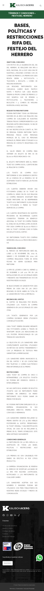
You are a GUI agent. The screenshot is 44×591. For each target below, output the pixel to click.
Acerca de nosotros (10, 526)
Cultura (5, 534)
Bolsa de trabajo (9, 536)
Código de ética (8, 531)
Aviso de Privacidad (29, 588)
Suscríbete (7, 563)
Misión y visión (8, 528)
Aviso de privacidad (35, 569)
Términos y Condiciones (16, 588)
